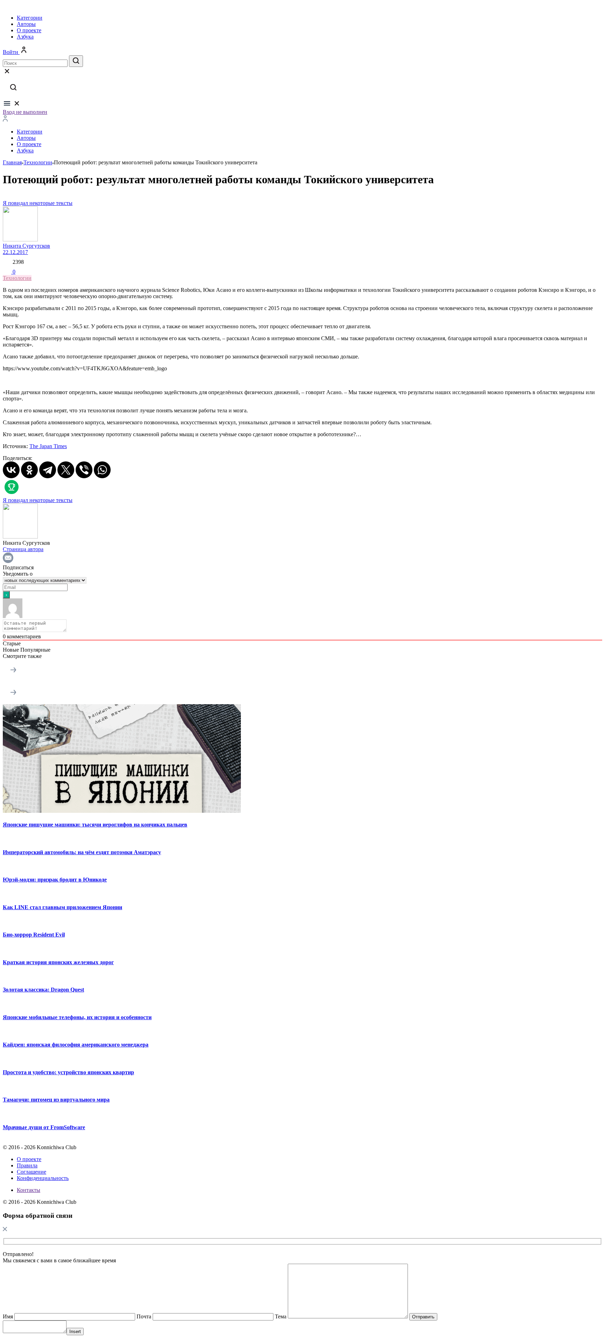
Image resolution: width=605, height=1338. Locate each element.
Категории (29, 18)
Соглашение (31, 1172)
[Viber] (84, 469)
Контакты (28, 1190)
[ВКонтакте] (11, 469)
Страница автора (23, 549)
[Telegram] (47, 469)
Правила (27, 1165)
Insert (75, 1331)
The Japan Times (48, 446)
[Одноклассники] (29, 469)
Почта (144, 1316)
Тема (280, 1316)
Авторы (26, 24)
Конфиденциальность (43, 1178)
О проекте (29, 30)
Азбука (25, 37)
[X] (65, 469)
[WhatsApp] (102, 469)
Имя (8, 1316)
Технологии (17, 278)
